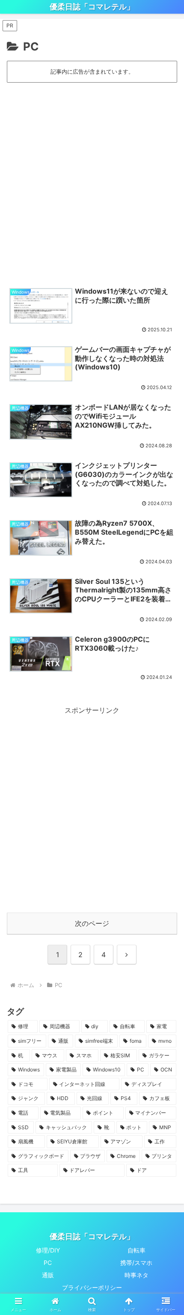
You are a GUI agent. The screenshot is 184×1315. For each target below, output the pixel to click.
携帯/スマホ (136, 1262)
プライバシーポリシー (92, 1287)
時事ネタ (136, 1275)
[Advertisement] (92, 180)
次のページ (92, 923)
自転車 (136, 1250)
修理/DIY (48, 1250)
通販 (48, 1275)
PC (48, 1262)
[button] (166, 1133)
